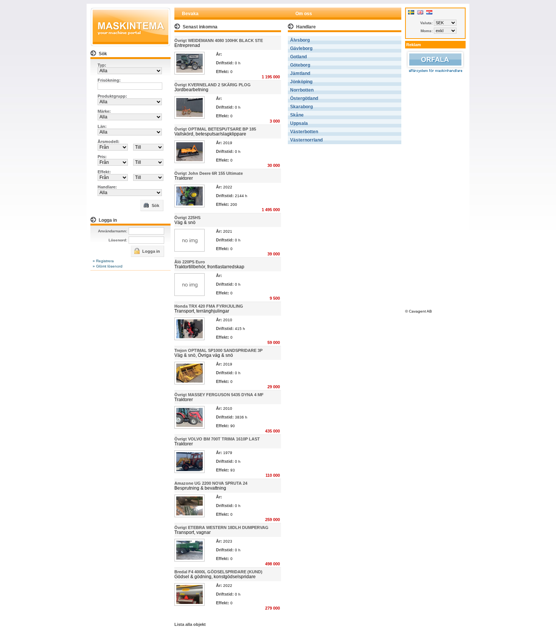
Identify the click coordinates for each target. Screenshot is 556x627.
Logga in (150, 251)
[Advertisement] (435, 189)
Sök (155, 205)
